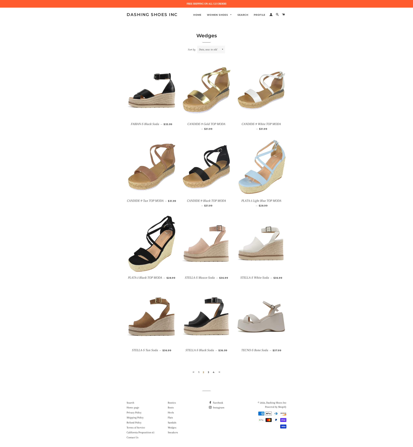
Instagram (218, 407)
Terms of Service (136, 427)
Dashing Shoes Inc (152, 14)
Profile (259, 14)
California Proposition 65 (140, 432)
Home (197, 14)
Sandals (172, 422)
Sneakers (173, 432)
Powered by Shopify (275, 406)
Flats (170, 417)
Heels (171, 412)
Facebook (217, 402)
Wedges (172, 427)
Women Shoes (218, 14)
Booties (172, 402)
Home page (133, 407)
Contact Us (132, 437)
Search (242, 14)
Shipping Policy (135, 417)
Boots (171, 407)
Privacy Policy (134, 412)
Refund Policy (134, 422)
